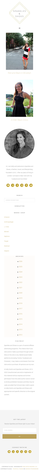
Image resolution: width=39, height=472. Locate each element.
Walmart (7, 246)
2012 (20, 335)
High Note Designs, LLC (29, 466)
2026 (20, 261)
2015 (20, 319)
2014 (20, 324)
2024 (20, 272)
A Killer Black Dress (19, 120)
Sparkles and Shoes (19, 13)
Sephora (7, 236)
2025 (20, 267)
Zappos (6, 251)
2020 (20, 293)
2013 (20, 330)
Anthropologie (8, 222)
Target (6, 241)
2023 (20, 277)
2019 (20, 298)
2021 (20, 288)
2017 (20, 309)
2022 (20, 282)
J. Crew (6, 227)
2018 (20, 303)
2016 (20, 314)
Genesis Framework (32, 468)
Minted (6, 231)
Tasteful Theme (18, 468)
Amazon (7, 217)
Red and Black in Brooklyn (19, 73)
